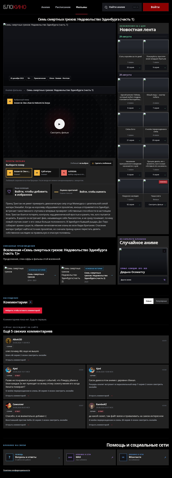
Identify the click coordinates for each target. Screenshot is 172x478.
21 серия (133, 140)
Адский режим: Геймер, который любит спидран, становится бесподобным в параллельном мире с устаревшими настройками (130, 97)
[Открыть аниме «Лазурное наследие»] (130, 186)
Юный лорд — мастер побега (156, 96)
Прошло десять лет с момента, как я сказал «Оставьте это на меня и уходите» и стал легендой (156, 163)
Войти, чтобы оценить (93, 191)
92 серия (133, 204)
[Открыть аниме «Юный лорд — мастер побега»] (156, 85)
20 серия (133, 67)
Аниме (45, 7)
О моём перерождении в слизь (155, 130)
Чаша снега (156, 196)
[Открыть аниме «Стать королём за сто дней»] (130, 47)
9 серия (159, 67)
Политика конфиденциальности (16, 470)
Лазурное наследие (130, 196)
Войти (155, 7)
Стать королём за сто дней (130, 56)
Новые (148, 301)
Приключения (40, 78)
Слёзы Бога (130, 129)
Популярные (161, 301)
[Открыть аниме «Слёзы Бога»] (130, 120)
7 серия (159, 108)
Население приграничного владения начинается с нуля (130, 163)
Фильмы (81, 7)
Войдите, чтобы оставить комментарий (22, 310)
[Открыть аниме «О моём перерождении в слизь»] (156, 120)
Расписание (63, 7)
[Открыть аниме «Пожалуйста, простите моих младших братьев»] (156, 47)
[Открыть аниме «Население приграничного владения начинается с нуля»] (130, 152)
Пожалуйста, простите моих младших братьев (156, 57)
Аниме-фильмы (13, 90)
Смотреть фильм (157, 204)
